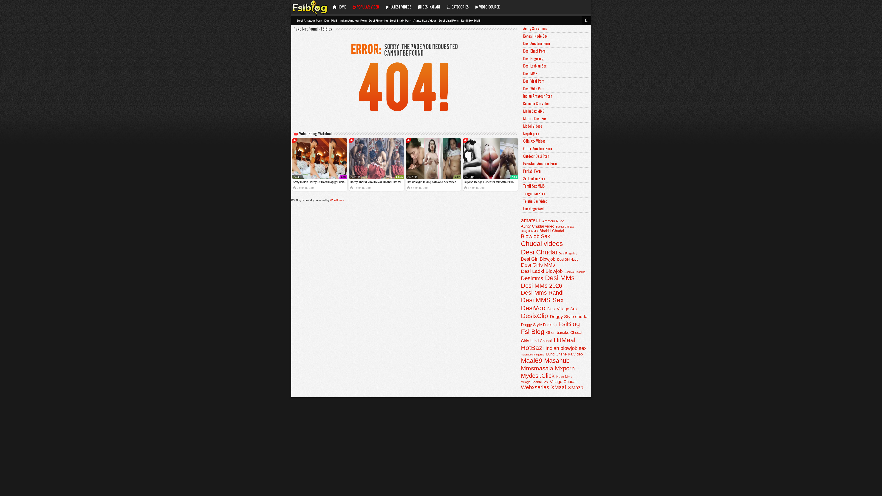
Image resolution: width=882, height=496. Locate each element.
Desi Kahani (430, 7)
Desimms (532, 278)
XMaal (558, 387)
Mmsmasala (537, 368)
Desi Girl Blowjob (538, 259)
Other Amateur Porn (537, 148)
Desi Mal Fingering (575, 272)
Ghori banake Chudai (564, 332)
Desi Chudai (539, 252)
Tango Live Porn (534, 193)
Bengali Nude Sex (535, 36)
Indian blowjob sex (566, 348)
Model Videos (532, 126)
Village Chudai (563, 381)
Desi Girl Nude (567, 259)
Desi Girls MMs (538, 265)
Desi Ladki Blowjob (542, 271)
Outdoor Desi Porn (536, 156)
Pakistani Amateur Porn (540, 163)
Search (586, 20)
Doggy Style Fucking (539, 324)
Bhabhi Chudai (552, 231)
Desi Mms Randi (542, 293)
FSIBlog (310, 7)
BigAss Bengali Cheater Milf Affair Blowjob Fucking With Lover (491, 182)
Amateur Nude (553, 221)
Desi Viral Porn (448, 20)
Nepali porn (531, 133)
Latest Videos (400, 7)
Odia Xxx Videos (534, 141)
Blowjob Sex (535, 236)
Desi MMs (560, 278)
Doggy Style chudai (569, 316)
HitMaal (564, 340)
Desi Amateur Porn (309, 20)
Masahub (557, 360)
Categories (460, 7)
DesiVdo (533, 308)
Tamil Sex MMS (471, 20)
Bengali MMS (529, 231)
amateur (530, 220)
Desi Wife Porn (533, 88)
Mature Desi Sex (534, 118)
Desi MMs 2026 (541, 285)
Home (341, 7)
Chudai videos (542, 243)
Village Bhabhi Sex (534, 382)
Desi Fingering (378, 20)
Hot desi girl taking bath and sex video (431, 182)
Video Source (489, 7)
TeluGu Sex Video (535, 201)
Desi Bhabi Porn (400, 20)
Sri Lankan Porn (534, 178)
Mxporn (565, 368)
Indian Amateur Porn (353, 20)
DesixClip (534, 315)
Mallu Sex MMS (533, 111)
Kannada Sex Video (536, 103)
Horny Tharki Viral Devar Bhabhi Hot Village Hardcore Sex (377, 182)
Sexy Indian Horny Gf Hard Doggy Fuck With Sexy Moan (320, 182)
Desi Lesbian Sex (534, 66)
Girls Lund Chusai (536, 341)
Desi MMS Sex (542, 300)
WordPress (337, 200)
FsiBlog (569, 323)
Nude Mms (564, 376)
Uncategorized (533, 208)
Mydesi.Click (537, 375)
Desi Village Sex (562, 308)
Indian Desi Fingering (532, 354)
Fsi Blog (532, 331)
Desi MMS (330, 20)
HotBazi (532, 347)
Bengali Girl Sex (565, 226)
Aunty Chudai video (537, 226)
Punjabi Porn (532, 171)
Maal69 (531, 360)
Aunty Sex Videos (425, 20)
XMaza (575, 387)
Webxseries (535, 387)
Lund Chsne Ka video (564, 354)
